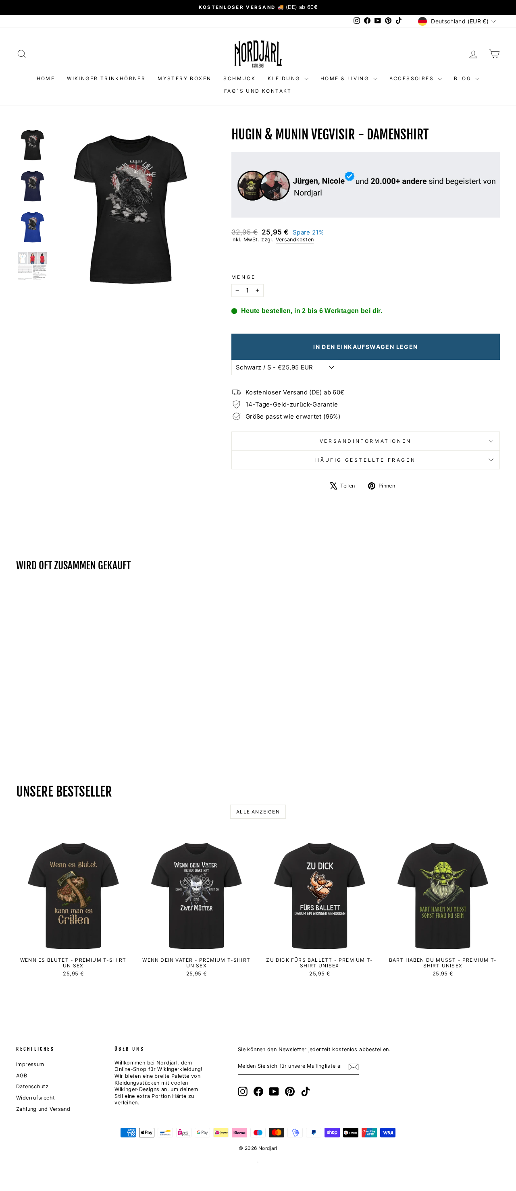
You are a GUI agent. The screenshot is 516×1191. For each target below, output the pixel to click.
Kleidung (285, 78)
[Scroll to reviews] (365, 259)
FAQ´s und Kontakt (258, 91)
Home (46, 78)
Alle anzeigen (258, 812)
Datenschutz (32, 1086)
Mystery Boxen (184, 78)
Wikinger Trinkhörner (106, 78)
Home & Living (345, 78)
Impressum (30, 1064)
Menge (243, 277)
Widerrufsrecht (35, 1098)
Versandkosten (295, 240)
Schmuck (239, 78)
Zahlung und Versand (43, 1109)
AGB (21, 1076)
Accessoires (412, 78)
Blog (463, 78)
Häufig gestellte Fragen (365, 460)
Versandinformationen (366, 441)
